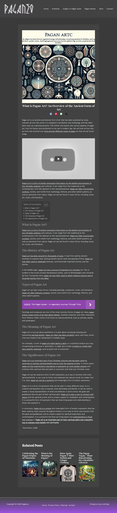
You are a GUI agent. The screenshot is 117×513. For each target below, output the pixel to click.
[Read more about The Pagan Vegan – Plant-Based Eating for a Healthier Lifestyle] (87, 473)
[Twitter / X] (66, 114)
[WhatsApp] (61, 114)
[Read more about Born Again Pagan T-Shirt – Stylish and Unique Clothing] (68, 473)
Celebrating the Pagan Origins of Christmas (30, 455)
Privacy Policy (53, 505)
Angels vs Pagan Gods (72, 9)
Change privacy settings (99, 504)
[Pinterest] (56, 114)
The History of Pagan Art (34, 211)
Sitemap (64, 505)
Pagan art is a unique (42, 408)
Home (46, 9)
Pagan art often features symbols (36, 293)
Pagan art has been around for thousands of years (42, 256)
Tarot (101, 9)
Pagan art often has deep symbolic (59, 335)
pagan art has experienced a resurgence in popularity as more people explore (54, 366)
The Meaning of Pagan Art (34, 216)
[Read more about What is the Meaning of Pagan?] (49, 468)
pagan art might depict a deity (54, 343)
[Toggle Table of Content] (44, 205)
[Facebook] (51, 114)
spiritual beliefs (38, 335)
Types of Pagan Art (32, 213)
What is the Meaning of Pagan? (46, 455)
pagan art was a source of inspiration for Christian (59, 270)
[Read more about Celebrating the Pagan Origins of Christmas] (30, 468)
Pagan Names (90, 9)
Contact (110, 9)
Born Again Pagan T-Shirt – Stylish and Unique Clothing (68, 458)
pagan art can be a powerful (42, 380)
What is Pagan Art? (32, 208)
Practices (56, 9)
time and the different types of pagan (59, 131)
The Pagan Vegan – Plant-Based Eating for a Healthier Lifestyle (86, 458)
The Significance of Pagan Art (36, 218)
